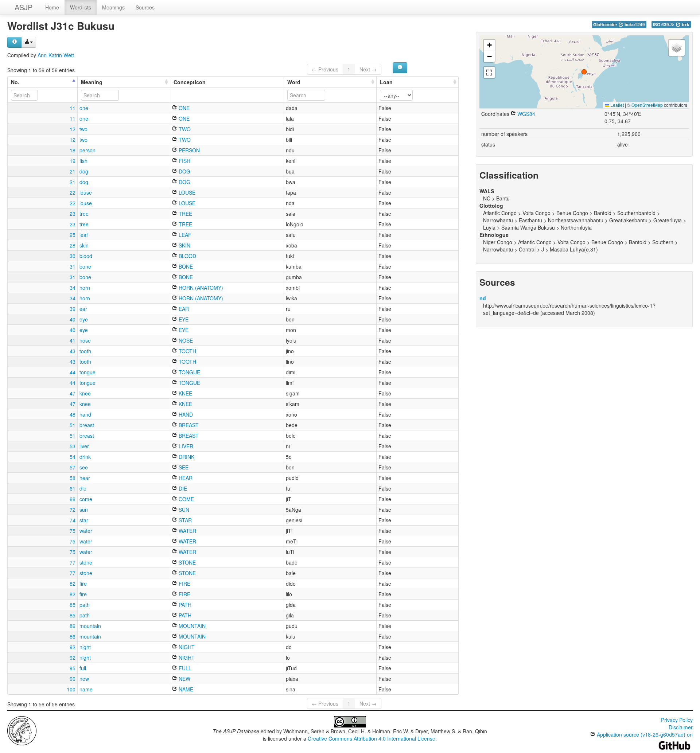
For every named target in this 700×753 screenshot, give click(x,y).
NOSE (185, 340)
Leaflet (616, 105)
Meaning (91, 82)
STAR (184, 520)
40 (72, 319)
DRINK (185, 456)
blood (85, 256)
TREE (184, 213)
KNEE (184, 393)
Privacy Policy (677, 719)
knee (85, 393)
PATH (184, 604)
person (87, 150)
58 (72, 477)
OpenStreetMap (647, 105)
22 (72, 192)
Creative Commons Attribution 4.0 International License (371, 738)
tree (84, 213)
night (85, 647)
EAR (183, 308)
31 (72, 266)
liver (84, 446)
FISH (183, 160)
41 (72, 340)
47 (72, 393)
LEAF (184, 234)
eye (83, 319)
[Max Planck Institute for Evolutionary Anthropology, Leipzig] (21, 730)
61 (72, 488)
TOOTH (186, 351)
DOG (183, 171)
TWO (184, 129)
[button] (584, 71)
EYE (182, 319)
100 (71, 689)
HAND (185, 414)
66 (72, 499)
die (82, 488)
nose (85, 340)
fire (83, 583)
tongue (87, 372)
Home (52, 7)
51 (72, 425)
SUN (183, 509)
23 (72, 213)
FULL (184, 668)
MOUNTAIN (191, 625)
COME (185, 499)
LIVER (185, 446)
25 (72, 234)
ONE (183, 108)
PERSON (188, 150)
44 (72, 372)
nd (482, 298)
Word (293, 82)
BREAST (188, 425)
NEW (183, 678)
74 (72, 520)
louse (85, 192)
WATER (186, 530)
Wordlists (80, 7)
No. (15, 82)
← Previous (325, 69)
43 (72, 351)
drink (85, 456)
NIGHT (186, 647)
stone (85, 562)
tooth (85, 351)
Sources (145, 7)
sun (83, 509)
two (83, 129)
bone (85, 266)
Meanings (113, 7)
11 (72, 108)
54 (72, 456)
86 (72, 625)
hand (85, 414)
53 (72, 446)
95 (72, 668)
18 (72, 150)
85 (72, 604)
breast (86, 425)
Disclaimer (681, 727)
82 (72, 583)
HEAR (184, 477)
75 (72, 530)
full (82, 668)
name (86, 689)
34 (72, 287)
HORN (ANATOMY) (200, 287)
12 (72, 129)
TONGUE (188, 372)
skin (84, 245)
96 (72, 678)
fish (83, 160)
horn (84, 287)
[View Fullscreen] (489, 72)
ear (83, 308)
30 (72, 256)
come (85, 499)
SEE (182, 467)
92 (72, 647)
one (83, 108)
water (85, 530)
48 (72, 414)
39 (72, 308)
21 (72, 171)
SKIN (183, 245)
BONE (185, 266)
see (83, 467)
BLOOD (186, 256)
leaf (83, 234)
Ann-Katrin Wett (56, 55)
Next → (368, 69)
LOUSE (186, 192)
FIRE (183, 583)
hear (84, 477)
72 (72, 509)
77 (72, 562)
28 (72, 245)
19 (72, 160)
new (84, 678)
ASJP (23, 7)
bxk (685, 25)
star (83, 520)
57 (72, 467)
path (84, 604)
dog (83, 171)
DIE (182, 488)
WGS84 (525, 113)
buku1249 (634, 25)
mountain (90, 625)
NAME (185, 689)
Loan (386, 82)
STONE (186, 562)
